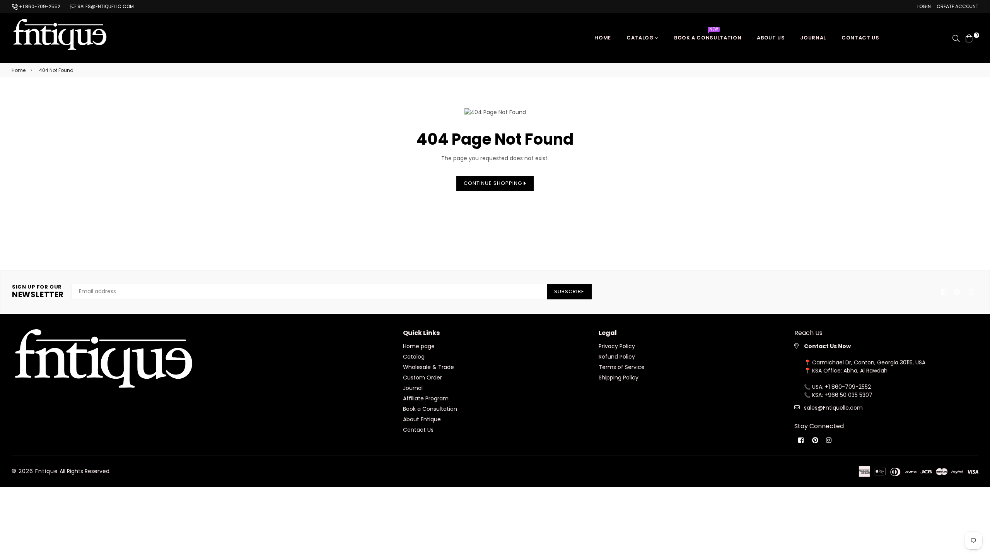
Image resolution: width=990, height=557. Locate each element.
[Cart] (969, 37)
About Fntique (422, 419)
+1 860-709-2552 (39, 6)
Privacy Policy (617, 346)
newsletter (38, 291)
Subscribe (569, 291)
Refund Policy (617, 357)
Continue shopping (494, 183)
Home (602, 37)
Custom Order (422, 377)
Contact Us (418, 430)
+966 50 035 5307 (848, 395)
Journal (813, 37)
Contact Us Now (827, 346)
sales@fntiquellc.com (105, 6)
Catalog (640, 37)
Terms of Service (622, 367)
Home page (419, 346)
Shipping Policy (618, 377)
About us (771, 37)
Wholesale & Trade (428, 367)
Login (924, 6)
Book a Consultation (707, 35)
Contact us (860, 37)
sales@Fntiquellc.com (833, 408)
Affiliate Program (426, 398)
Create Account (957, 6)
